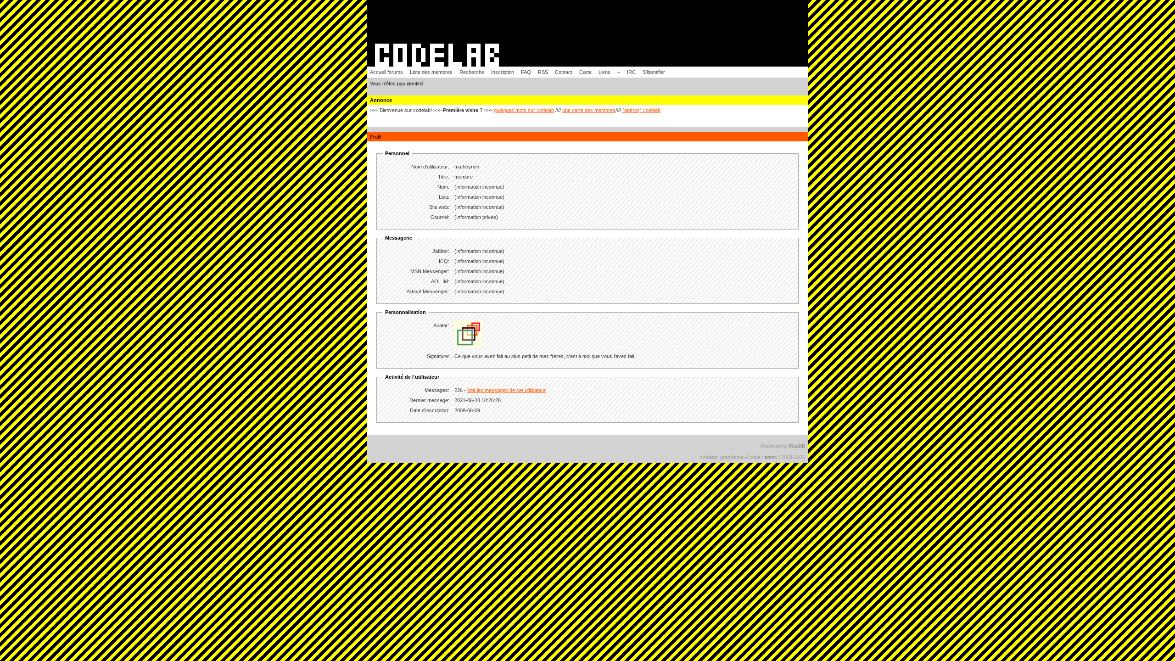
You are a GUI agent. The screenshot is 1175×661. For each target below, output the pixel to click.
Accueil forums (386, 72)
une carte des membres (588, 110)
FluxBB (797, 446)
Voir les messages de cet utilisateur (506, 390)
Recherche (471, 72)
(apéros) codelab (641, 110)
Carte (585, 72)
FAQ (526, 72)
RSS (543, 72)
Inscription (502, 72)
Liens (604, 72)
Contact (563, 72)
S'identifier (654, 72)
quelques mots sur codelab (524, 110)
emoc (771, 457)
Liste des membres (431, 72)
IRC (631, 72)
